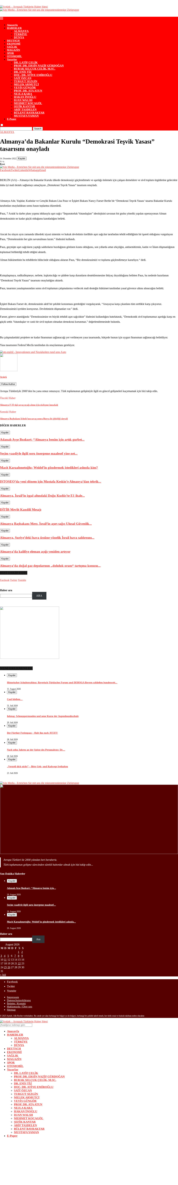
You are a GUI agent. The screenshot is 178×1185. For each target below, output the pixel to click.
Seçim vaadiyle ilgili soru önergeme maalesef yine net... (39, 453)
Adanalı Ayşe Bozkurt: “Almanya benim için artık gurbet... (42, 439)
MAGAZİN (13, 50)
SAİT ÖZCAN (22, 78)
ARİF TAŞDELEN (25, 109)
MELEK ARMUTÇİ (26, 84)
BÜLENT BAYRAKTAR (29, 112)
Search (37, 128)
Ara (38, 939)
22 (19, 963)
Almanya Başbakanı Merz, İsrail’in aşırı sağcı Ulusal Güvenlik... (46, 524)
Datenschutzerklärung (19, 1000)
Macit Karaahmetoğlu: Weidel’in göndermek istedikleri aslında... (41, 922)
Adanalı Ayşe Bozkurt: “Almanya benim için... (31, 888)
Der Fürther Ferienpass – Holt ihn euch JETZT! (32, 733)
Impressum (13, 997)
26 (8, 967)
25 (5, 967)
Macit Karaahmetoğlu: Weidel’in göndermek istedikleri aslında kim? (49, 467)
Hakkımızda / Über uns (19, 1006)
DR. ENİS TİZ (23, 71)
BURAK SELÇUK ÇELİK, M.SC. (34, 68)
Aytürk (3, 377)
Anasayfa (12, 25)
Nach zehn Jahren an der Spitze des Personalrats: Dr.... (36, 750)
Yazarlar (12, 59)
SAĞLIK (12, 46)
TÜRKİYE (20, 34)
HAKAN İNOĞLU (25, 96)
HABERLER (14, 28)
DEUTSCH (13, 40)
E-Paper (11, 119)
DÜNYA (19, 37)
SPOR (10, 53)
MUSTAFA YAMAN (26, 115)
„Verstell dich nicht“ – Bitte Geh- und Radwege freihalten (37, 766)
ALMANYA (21, 31)
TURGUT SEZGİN (25, 81)
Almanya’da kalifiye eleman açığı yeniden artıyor (35, 551)
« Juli (3, 974)
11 (5, 959)
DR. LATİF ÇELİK (26, 62)
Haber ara (6, 590)
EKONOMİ (13, 43)
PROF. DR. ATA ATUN (28, 90)
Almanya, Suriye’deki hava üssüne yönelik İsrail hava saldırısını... (47, 537)
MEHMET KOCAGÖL (28, 103)
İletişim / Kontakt (16, 1003)
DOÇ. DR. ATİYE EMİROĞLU (33, 75)
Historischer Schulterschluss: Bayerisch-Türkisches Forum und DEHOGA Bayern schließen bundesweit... (62, 682)
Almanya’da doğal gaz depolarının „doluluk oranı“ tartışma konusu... (50, 565)
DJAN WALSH (23, 100)
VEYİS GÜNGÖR (25, 87)
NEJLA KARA (23, 93)
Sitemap (11, 1009)
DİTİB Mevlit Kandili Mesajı (20, 509)
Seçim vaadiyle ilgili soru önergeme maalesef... (31, 905)
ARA (39, 595)
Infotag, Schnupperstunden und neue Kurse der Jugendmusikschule (43, 716)
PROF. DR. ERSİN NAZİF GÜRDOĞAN (39, 65)
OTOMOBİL (14, 56)
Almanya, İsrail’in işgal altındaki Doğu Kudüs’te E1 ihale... (42, 495)
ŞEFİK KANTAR (24, 106)
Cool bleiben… (15, 699)
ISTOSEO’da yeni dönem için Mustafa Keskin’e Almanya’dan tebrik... (50, 481)
